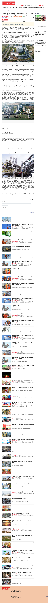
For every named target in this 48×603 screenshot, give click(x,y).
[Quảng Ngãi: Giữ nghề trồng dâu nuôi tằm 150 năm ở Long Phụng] (6, 367)
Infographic (14, 477)
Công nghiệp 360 (42, 7)
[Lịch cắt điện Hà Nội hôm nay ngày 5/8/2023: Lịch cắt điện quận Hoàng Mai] (6, 263)
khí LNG (3, 203)
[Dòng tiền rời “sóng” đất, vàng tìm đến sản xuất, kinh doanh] (6, 382)
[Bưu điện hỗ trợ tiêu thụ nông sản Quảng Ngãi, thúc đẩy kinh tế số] (6, 508)
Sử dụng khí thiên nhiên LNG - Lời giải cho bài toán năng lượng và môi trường (14, 25)
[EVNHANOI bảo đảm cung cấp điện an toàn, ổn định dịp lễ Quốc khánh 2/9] (6, 404)
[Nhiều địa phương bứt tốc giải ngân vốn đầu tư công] (6, 515)
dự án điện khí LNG (8, 203)
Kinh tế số (13, 567)
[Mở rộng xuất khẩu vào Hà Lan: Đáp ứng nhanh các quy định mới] (6, 486)
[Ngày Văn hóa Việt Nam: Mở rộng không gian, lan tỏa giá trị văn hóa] (6, 523)
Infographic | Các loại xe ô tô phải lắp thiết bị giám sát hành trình (22, 417)
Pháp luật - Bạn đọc (25, 7)
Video (13, 396)
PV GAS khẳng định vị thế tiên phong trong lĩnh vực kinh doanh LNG (13, 24)
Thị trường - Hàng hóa (14, 7)
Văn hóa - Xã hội (14, 471)
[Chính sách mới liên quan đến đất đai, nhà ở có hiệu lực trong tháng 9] (6, 538)
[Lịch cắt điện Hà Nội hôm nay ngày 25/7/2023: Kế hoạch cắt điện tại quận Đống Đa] (6, 308)
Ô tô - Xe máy (14, 418)
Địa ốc (35, 7)
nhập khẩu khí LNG (4, 205)
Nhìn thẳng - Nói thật (15, 433)
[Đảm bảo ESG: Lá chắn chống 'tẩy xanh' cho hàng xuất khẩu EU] (6, 456)
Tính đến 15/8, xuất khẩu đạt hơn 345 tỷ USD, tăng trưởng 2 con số (23, 476)
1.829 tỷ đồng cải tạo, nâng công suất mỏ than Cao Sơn (21, 246)
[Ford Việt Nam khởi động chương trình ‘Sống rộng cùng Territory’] (6, 375)
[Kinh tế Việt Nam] (9, 3)
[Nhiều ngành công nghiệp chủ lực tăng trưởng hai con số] (6, 582)
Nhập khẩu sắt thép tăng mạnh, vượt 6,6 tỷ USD (20, 498)
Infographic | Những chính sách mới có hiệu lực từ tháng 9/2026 (22, 387)
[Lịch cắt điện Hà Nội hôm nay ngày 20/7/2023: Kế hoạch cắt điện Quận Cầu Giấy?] (6, 337)
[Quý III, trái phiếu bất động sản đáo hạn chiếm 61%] (6, 530)
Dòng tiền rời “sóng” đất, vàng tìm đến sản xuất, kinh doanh (22, 380)
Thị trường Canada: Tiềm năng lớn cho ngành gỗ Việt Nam (21, 557)
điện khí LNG (28, 203)
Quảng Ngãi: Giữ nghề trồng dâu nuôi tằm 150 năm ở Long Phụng (23, 365)
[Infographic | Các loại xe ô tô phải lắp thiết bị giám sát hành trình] (6, 419)
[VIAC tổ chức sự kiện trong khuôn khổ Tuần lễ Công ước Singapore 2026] (6, 449)
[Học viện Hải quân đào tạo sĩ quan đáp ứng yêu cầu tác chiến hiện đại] (6, 427)
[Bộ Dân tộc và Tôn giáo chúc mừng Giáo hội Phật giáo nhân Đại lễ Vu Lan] (6, 545)
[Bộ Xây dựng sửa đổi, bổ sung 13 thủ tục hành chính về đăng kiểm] (6, 434)
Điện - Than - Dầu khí (15, 219)
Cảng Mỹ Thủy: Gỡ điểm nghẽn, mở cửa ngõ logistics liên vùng (22, 491)
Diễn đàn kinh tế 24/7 (5, 7)
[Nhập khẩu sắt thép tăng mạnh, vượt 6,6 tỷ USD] (6, 501)
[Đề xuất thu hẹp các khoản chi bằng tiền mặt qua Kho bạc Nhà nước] (6, 464)
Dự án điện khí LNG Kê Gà (22, 203)
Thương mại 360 (38, 7)
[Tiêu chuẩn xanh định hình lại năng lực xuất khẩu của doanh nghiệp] (6, 552)
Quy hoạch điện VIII (31, 39)
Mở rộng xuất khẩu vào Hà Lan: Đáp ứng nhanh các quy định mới (22, 483)
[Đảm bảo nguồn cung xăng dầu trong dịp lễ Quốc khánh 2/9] (6, 397)
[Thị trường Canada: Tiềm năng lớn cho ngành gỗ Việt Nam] (6, 560)
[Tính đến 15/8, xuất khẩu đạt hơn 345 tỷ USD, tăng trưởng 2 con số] (6, 478)
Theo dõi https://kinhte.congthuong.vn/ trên (17, 16)
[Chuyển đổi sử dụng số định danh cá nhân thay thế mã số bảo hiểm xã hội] (6, 471)
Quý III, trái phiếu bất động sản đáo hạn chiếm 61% (20, 528)
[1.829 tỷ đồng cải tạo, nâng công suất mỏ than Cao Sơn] (6, 249)
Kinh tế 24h (10, 7)
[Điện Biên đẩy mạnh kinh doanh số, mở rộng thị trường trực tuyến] (6, 441)
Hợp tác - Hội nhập (20, 7)
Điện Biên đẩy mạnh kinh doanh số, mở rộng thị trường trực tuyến (23, 439)
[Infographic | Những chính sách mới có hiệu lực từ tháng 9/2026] (6, 390)
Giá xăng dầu (25, 5)
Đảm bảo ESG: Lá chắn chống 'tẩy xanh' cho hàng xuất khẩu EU (22, 454)
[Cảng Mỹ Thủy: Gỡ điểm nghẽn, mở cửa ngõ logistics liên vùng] (6, 493)
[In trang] (33, 17)
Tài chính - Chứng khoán (31, 7)
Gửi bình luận (32, 212)
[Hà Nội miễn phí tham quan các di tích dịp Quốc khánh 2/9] (6, 575)
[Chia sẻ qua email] (32, 17)
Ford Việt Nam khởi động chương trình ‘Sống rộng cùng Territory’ (23, 372)
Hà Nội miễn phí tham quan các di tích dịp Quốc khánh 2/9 (21, 572)
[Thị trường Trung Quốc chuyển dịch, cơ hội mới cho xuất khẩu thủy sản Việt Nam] (6, 412)
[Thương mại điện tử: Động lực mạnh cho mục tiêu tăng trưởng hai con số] (6, 567)
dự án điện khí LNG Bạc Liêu (14, 203)
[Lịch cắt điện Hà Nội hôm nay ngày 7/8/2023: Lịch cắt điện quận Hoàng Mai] (6, 241)
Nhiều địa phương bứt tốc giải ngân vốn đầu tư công (20, 513)
